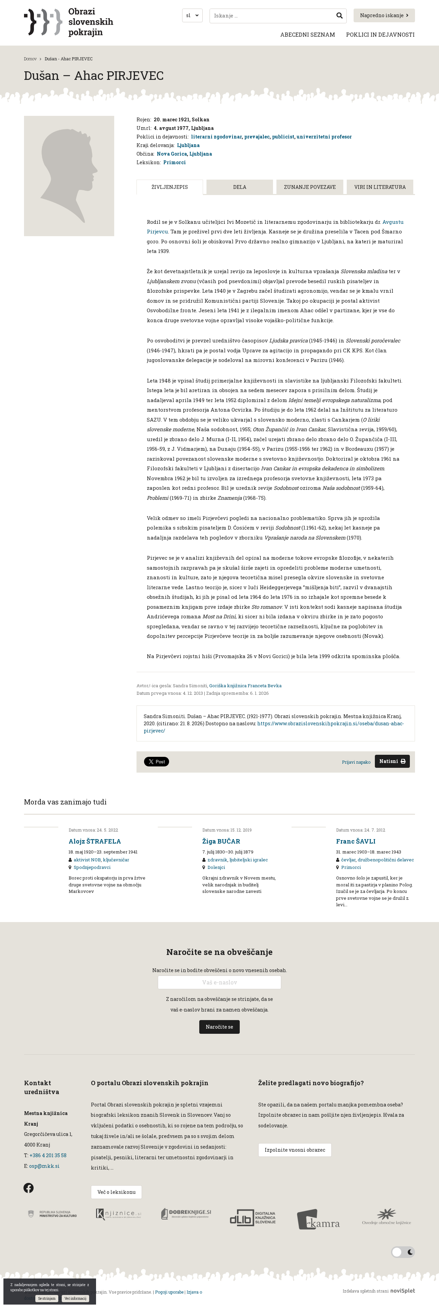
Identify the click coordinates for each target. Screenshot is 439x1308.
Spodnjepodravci (92, 867)
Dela (239, 187)
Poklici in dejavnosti (380, 34)
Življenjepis (170, 187)
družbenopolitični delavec (386, 860)
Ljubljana (188, 145)
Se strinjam (47, 1298)
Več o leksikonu (116, 1192)
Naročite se (219, 1027)
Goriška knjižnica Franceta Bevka (245, 685)
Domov (30, 58)
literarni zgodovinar (216, 136)
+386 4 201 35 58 (47, 1155)
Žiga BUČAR (221, 841)
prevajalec (257, 136)
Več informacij (75, 1298)
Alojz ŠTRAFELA (95, 841)
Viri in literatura (380, 187)
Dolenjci (216, 867)
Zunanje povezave (310, 187)
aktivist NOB (87, 860)
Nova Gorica (172, 153)
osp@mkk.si (44, 1166)
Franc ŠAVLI (356, 841)
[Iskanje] (339, 16)
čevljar (348, 860)
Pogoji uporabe (169, 1292)
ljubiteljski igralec (248, 860)
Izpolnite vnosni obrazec (295, 1150)
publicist (283, 136)
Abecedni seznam (307, 34)
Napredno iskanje (382, 15)
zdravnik (217, 860)
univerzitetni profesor (324, 136)
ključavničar (116, 860)
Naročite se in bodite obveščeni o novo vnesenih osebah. (219, 970)
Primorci (174, 162)
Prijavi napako (356, 762)
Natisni (388, 761)
